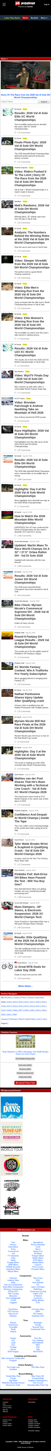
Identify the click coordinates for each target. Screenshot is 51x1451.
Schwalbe (13, 1327)
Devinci (13, 1244)
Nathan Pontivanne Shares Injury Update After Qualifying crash (29, 697)
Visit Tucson (38, 1383)
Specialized (38, 1242)
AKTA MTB (38, 1351)
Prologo (13, 1347)
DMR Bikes (13, 1265)
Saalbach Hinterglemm (38, 1380)
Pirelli (13, 1329)
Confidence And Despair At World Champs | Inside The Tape (32, 818)
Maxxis (13, 1322)
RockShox (13, 1309)
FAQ (4, 1404)
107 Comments (24, 957)
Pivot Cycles (37, 1267)
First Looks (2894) (25, 1065)
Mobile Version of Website (25, 1447)
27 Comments (24, 805)
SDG (38, 1280)
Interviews (39, 997)
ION (38, 1347)
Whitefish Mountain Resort (13, 1383)
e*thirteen (38, 1296)
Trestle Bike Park (13, 1376)
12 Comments (24, 162)
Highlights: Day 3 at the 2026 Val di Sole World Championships (30, 755)
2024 (15, 1002)
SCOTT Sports (20, 398)
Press (23, 997)
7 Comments (23, 339)
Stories (31, 997)
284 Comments (24, 479)
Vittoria (13, 1331)
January (4, 1019)
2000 (15, 1014)
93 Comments (24, 684)
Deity (13, 1282)
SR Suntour (38, 1314)
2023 (20, 1002)
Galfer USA (38, 1293)
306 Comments (24, 566)
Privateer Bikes (37, 1269)
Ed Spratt (18, 109)
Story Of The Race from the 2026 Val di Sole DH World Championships (25, 96)
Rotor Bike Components (13, 1287)
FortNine (13, 1369)
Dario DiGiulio (20, 870)
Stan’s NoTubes (38, 1287)
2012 (38, 1006)
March (21, 1019)
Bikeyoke (13, 1296)
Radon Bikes (37, 1258)
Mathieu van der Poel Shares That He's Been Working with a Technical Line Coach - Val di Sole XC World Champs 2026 (31, 785)
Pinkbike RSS (32, 1420)
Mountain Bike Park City (38, 1385)
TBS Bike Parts (37, 1367)
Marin (13, 1260)
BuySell (34, 18)
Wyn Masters (19, 371)
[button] (15, 133)
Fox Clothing (38, 1340)
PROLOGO (13, 1291)
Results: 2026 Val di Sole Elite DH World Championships (31, 463)
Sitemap (5, 1411)
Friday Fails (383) (25, 1077)
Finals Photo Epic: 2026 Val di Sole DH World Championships (30, 146)
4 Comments (23, 657)
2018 (3, 1006)
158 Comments (24, 897)
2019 (43, 1002)
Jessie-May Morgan (22, 541)
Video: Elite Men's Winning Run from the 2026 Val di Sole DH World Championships (30, 292)
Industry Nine (13, 1280)
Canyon (38, 1265)
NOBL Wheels (38, 1300)
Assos (13, 1349)
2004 (38, 1010)
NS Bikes (38, 1253)
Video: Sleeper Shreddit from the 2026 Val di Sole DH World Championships (32, 264)
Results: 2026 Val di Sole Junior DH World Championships (31, 579)
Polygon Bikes (38, 1256)
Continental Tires (38, 1329)
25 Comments (24, 223)
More (43, 18)
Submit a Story (7, 1420)
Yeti (13, 1253)
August (4, 1023)
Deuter (13, 1338)
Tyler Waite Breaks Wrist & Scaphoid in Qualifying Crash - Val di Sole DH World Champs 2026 (31, 849)
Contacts (5, 1402)
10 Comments (24, 251)
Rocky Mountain (38, 1244)
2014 (26, 1006)
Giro (13, 1345)
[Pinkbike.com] (25, 3)
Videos (17, 997)
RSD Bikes (38, 1260)
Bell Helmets (37, 1343)
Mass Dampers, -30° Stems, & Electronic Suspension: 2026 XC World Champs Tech (29, 912)
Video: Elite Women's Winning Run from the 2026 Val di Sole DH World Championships (30, 323)
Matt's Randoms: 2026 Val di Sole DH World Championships (32, 209)
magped (13, 1302)
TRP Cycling (13, 1293)
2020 (38, 1002)
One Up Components (13, 1285)
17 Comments (24, 196)
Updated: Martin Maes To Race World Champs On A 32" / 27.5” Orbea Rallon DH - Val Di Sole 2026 (32, 550)
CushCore (37, 1298)
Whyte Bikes (13, 1271)
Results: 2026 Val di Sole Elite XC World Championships (31, 116)
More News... (25, 986)
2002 (3, 1014)
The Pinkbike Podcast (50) (25, 1059)
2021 (32, 1002)
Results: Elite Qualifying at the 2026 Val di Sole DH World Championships (32, 941)
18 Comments (24, 978)
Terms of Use (7, 1406)
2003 (43, 1010)
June (39, 1019)
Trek (13, 1242)
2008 (15, 1010)
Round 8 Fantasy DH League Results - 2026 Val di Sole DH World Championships (32, 641)
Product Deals (7, 1423)
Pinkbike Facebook (34, 1423)
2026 (3, 1002)
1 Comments (23, 366)
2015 (20, 1006)
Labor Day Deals (12, 18)
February (13, 1019)
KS (38, 1285)
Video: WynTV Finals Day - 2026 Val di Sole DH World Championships (32, 379)
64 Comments (24, 595)
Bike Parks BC (38, 1376)
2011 (43, 1006)
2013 (32, 1006)
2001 (9, 1014)
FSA (38, 1302)
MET (38, 1345)
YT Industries (13, 1256)
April (28, 1019)
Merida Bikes (38, 1262)
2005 (32, 1010)
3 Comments (23, 421)
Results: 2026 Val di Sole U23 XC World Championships (31, 352)
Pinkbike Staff (19, 633)
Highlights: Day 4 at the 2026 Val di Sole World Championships (30, 492)
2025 (9, 1002)
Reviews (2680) (25, 1069)
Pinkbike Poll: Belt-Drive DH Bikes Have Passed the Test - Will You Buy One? (31, 879)
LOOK (13, 1300)
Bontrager (38, 1322)
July (44, 1019)
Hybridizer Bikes (13, 1269)
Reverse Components (13, 1289)
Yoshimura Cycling (38, 1291)
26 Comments (24, 278)
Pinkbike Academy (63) (25, 1073)
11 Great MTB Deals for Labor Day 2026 (30, 968)
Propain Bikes (13, 1262)
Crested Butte (38, 1378)
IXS (13, 1340)
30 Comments (24, 627)
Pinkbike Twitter (33, 1422)
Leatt (13, 1343)
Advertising (31, 1402)
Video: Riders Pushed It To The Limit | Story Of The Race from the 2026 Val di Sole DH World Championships (30, 178)
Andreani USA (38, 1316)
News (25, 18)
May (33, 1019)
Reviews (8, 997)
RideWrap (38, 1289)
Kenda (38, 1325)
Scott (38, 1247)
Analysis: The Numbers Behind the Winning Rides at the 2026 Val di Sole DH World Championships (32, 237)
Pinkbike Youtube (33, 1425)
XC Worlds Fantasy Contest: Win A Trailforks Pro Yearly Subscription (31, 670)
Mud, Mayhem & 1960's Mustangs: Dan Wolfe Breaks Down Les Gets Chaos (25, 1053)
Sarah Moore (19, 775)
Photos (5, 1425)
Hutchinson (13, 1325)
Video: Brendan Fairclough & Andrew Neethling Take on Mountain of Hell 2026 (29, 407)
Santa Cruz (38, 1251)
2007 (20, 1010)
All (2, 997)
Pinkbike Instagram (34, 1427)
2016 (15, 1006)
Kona (13, 1249)
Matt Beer (18, 201)
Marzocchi (13, 1314)
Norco (38, 1249)
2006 (26, 1010)
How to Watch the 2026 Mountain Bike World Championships (30, 519)
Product (5, 1422)
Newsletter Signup (34, 1430)
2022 (26, 1002)
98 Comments (24, 927)
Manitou (13, 1316)
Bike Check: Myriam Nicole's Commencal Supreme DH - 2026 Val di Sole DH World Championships (32, 611)
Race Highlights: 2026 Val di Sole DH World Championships (32, 434)
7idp (38, 1349)
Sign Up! (5, 1409)
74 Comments (24, 133)
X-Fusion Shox (38, 1309)
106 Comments (24, 536)
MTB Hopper (13, 1351)
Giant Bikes (13, 1247)
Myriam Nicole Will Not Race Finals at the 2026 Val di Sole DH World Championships (30, 726)
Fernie (13, 1378)
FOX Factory (13, 1311)
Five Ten (37, 1338)
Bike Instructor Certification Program (13, 1359)
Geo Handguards (13, 1298)
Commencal (13, 1251)
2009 (9, 1010)
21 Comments (24, 308)
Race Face (38, 1278)
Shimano (13, 1278)
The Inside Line (13, 1367)
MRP (38, 1311)
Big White (13, 1380)
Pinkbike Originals (21, 168)
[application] (25, 75)
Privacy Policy (7, 1407)
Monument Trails (13, 1385)
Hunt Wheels (37, 1282)
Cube (13, 1258)
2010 (3, 1010)
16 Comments (24, 711)
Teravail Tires (38, 1327)
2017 (9, 1006)
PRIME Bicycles (13, 1267)
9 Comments (23, 834)
